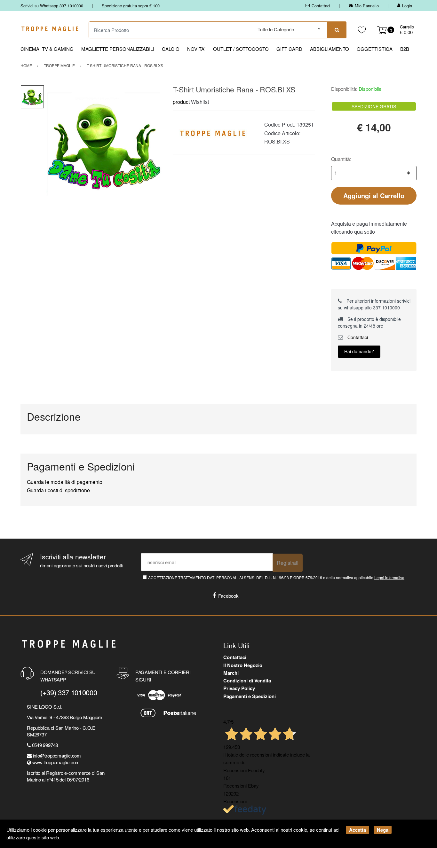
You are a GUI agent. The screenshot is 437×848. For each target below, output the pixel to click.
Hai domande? (359, 351)
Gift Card (289, 48)
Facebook (228, 595)
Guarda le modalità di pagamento (64, 482)
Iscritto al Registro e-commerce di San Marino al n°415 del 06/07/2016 (65, 776)
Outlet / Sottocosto (241, 48)
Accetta (357, 829)
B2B (404, 48)
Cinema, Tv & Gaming (47, 48)
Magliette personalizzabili (117, 48)
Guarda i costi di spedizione (58, 490)
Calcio (170, 48)
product (181, 101)
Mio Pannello (367, 6)
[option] (103, 144)
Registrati (287, 562)
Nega (382, 829)
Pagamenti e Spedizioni (249, 696)
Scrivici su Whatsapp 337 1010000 (51, 6)
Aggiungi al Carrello (373, 195)
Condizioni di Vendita (247, 680)
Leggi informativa (389, 577)
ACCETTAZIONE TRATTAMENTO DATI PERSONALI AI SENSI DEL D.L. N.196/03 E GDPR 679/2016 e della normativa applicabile (276, 577)
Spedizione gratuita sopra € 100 (131, 6)
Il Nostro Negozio (242, 665)
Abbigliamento (329, 48)
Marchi (231, 672)
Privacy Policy (239, 688)
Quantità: (341, 159)
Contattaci (321, 6)
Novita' (196, 48)
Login (407, 6)
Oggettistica (375, 48)
